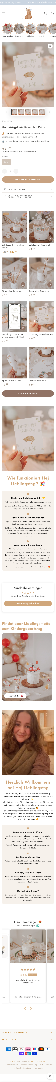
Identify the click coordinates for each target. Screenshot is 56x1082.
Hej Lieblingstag (23, 1061)
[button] (45, 13)
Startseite (6, 121)
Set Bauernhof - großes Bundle (13, 246)
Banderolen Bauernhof (39, 291)
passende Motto (29, 848)
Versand (12, 152)
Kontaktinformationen (24, 1068)
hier (19, 558)
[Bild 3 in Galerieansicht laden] (28, 112)
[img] (28, 969)
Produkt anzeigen (23, 328)
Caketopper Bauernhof (39, 244)
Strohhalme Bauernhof (12, 291)
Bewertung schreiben (28, 603)
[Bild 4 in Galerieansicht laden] (35, 112)
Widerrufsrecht (12, 1065)
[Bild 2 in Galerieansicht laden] (21, 112)
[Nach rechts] (49, 112)
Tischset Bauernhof (37, 380)
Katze (6, 162)
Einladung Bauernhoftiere (41, 334)
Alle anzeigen (28, 393)
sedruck (36, 558)
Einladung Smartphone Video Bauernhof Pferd (13, 336)
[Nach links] (7, 112)
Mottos (47, 502)
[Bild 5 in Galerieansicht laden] (42, 112)
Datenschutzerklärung (29, 1065)
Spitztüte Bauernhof (11, 380)
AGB (41, 1065)
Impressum (39, 1068)
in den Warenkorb (28, 179)
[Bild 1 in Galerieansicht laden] (14, 112)
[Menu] (3, 13)
